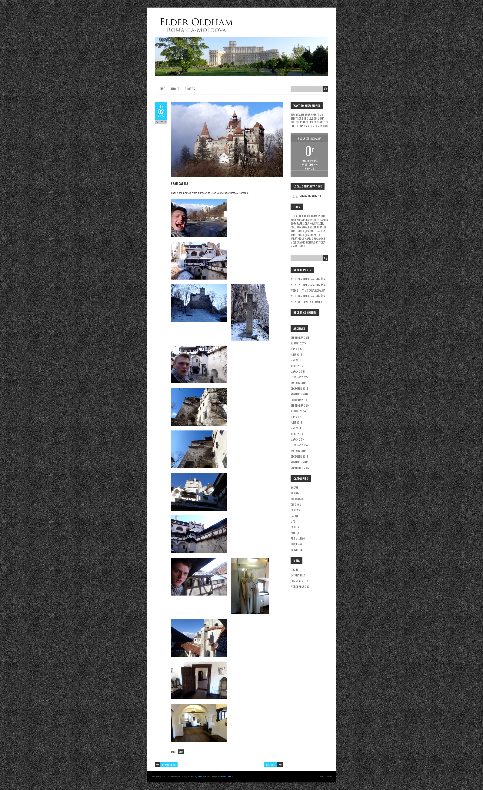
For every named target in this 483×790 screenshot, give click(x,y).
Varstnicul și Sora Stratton (308, 231)
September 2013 (300, 468)
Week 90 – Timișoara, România (308, 296)
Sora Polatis (304, 219)
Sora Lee (321, 227)
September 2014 (300, 405)
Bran (181, 751)
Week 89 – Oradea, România (306, 302)
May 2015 (296, 360)
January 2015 (298, 383)
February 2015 (299, 377)
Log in (294, 569)
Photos (190, 89)
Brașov (295, 493)
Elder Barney (320, 219)
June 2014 (296, 422)
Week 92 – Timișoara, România (308, 285)
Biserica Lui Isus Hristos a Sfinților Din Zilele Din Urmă (307, 116)
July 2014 (296, 417)
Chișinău (296, 504)
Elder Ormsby (312, 216)
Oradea (295, 527)
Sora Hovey (310, 223)
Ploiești (295, 533)
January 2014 (298, 451)
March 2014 (298, 439)
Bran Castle (179, 183)
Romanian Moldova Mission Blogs (308, 240)
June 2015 (296, 354)
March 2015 (298, 371)
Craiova (295, 510)
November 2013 (299, 462)
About (175, 89)
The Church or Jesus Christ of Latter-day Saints (309, 124)
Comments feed (299, 581)
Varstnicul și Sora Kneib (305, 235)
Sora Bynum (309, 227)
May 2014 (296, 428)
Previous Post (169, 764)
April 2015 (297, 366)
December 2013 (299, 456)
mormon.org (320, 126)
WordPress (201, 776)
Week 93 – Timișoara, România (308, 279)
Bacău (294, 487)
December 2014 (299, 388)
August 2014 (298, 411)
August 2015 (298, 343)
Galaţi (294, 516)
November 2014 (299, 394)
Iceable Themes (226, 776)
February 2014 (299, 445)
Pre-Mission (298, 538)
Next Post (270, 764)
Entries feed (298, 575)
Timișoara (296, 544)
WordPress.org (300, 586)
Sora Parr (297, 223)
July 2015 (296, 349)
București (297, 499)
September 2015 (300, 337)
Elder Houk (297, 216)
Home (161, 89)
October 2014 (299, 400)
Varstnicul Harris (302, 238)
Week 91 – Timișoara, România (308, 290)
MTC (293, 521)
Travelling (297, 550)
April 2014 (297, 434)
